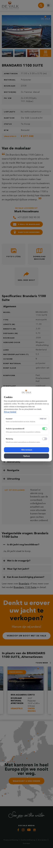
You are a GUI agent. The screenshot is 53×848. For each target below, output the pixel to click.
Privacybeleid (10, 412)
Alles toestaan (26, 450)
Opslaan (26, 456)
